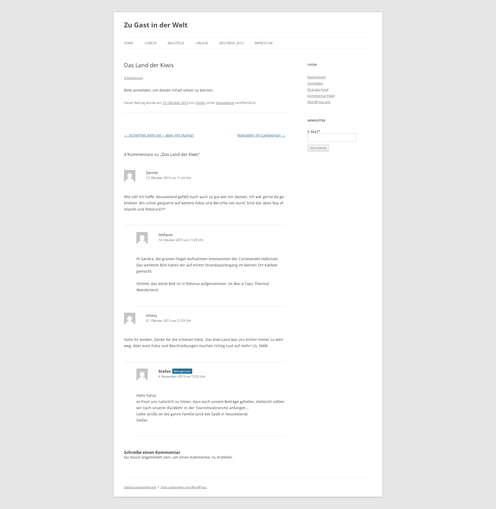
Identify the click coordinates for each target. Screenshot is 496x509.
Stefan (201, 102)
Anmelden (315, 83)
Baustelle (176, 43)
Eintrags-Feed (317, 89)
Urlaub (202, 43)
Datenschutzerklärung (140, 487)
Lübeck (150, 43)
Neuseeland (225, 102)
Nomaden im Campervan (261, 135)
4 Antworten (133, 78)
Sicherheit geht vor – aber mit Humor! (159, 135)
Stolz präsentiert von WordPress (184, 487)
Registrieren (316, 77)
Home (128, 43)
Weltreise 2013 (231, 43)
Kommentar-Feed (321, 95)
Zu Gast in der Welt (156, 24)
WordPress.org (318, 102)
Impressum (264, 43)
